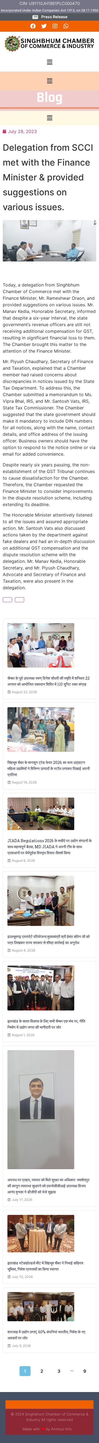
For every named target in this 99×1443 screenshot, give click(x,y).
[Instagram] (55, 26)
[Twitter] (44, 26)
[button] (49, 62)
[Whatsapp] (66, 26)
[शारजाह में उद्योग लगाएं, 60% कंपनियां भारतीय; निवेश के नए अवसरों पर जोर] (40, 1306)
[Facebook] (33, 26)
